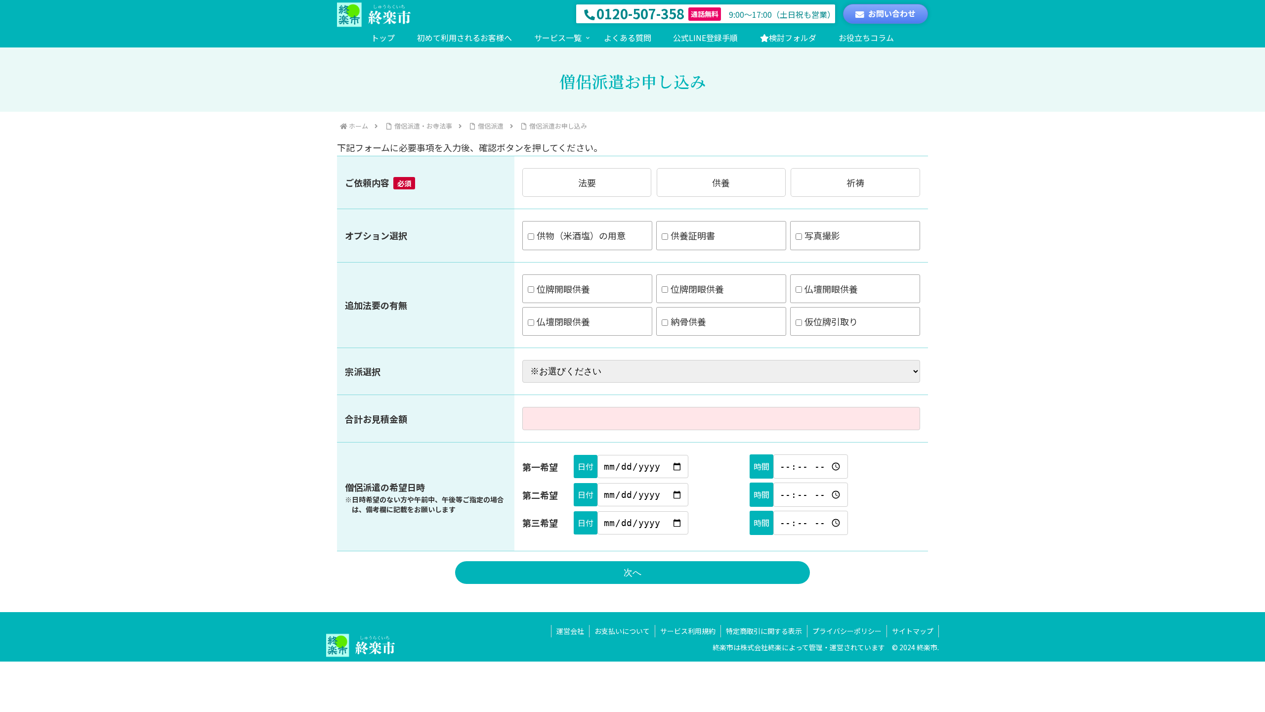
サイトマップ (912, 631)
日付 (585, 466)
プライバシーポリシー (847, 631)
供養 (721, 182)
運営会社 (570, 631)
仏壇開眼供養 (831, 288)
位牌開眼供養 (563, 288)
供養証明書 (693, 235)
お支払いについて (622, 631)
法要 (587, 182)
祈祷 (855, 182)
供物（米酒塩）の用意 (581, 235)
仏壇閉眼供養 (563, 321)
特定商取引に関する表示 (764, 631)
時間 (761, 466)
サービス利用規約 (688, 631)
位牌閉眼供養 (697, 288)
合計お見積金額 (376, 418)
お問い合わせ (892, 13)
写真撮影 (822, 235)
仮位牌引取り (831, 321)
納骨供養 (688, 321)
